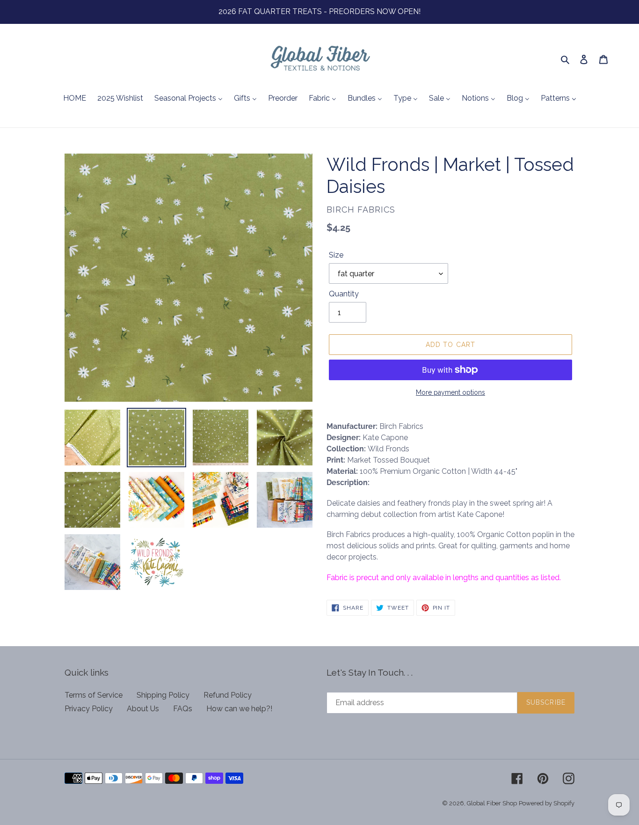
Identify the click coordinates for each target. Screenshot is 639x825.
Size (336, 254)
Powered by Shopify (546, 803)
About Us (143, 708)
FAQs (182, 708)
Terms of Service (94, 695)
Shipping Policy (163, 695)
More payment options (450, 392)
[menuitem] (75, 98)
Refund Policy (227, 695)
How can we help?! (239, 708)
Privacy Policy (89, 708)
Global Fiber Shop (492, 803)
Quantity (344, 293)
